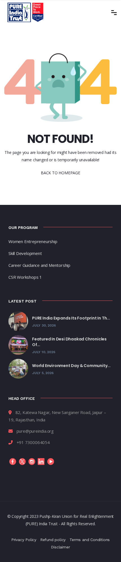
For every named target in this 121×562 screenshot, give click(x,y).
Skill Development (25, 253)
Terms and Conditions (90, 539)
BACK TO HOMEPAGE (60, 172)
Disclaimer (60, 547)
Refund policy (53, 539)
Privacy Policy (23, 539)
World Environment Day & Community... (71, 365)
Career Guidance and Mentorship (39, 265)
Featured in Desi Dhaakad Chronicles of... (69, 342)
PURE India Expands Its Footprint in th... (71, 318)
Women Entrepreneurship (32, 241)
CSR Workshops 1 (25, 277)
